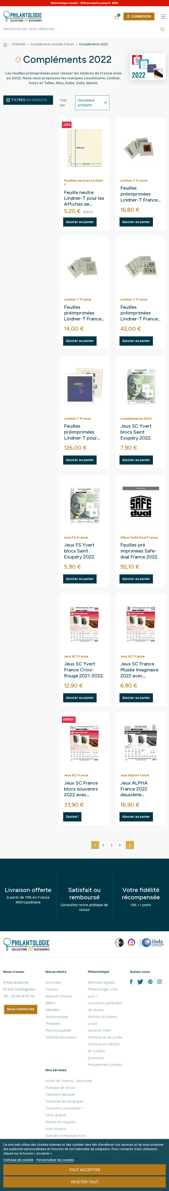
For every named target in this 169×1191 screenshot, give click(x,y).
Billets (50, 1003)
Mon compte (56, 1129)
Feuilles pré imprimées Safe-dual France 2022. (139, 551)
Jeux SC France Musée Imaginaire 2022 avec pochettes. (139, 670)
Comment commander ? (65, 1108)
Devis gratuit (56, 1115)
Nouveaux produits (86, 102)
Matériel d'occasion (61, 1037)
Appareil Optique (59, 996)
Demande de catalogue (64, 1101)
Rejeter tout (84, 1182)
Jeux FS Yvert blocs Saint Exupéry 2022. (79, 551)
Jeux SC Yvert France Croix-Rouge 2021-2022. (84, 670)
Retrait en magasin (61, 1122)
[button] (28, 100)
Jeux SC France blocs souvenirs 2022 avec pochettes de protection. (81, 789)
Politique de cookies (18, 1160)
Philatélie (53, 1023)
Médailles (53, 1010)
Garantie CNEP (100, 1030)
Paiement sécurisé (60, 1094)
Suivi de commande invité (66, 1136)
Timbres (52, 989)
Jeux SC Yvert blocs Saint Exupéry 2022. (136, 432)
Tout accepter (84, 1169)
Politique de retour (60, 1088)
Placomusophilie (58, 1030)
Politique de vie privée (105, 1037)
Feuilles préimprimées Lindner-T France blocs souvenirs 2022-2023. (139, 313)
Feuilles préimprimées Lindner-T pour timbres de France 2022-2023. (83, 432)
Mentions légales (101, 982)
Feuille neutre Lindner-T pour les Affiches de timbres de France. (84, 199)
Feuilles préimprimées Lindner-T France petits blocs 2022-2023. (140, 194)
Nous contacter (20, 1009)
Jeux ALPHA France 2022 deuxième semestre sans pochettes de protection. (135, 789)
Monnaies (53, 982)
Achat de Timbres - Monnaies (69, 1081)
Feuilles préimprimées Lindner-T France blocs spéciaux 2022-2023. (82, 313)
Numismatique (57, 1017)
